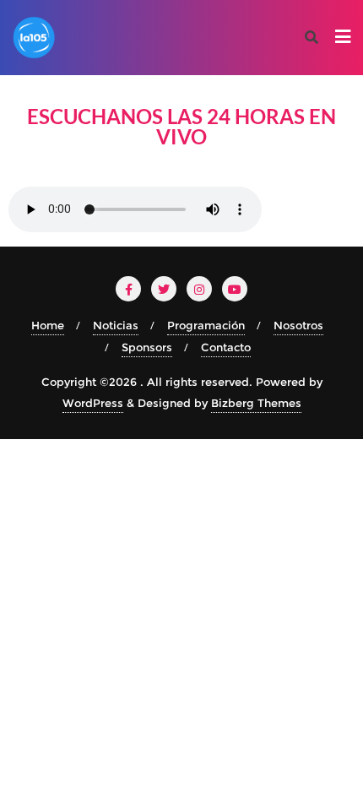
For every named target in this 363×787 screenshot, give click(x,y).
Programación (206, 325)
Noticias (115, 325)
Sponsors (147, 347)
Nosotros (298, 325)
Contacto (226, 347)
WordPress (92, 403)
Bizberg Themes (256, 403)
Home (47, 325)
